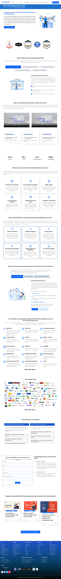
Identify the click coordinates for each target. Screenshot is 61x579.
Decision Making (9, 510)
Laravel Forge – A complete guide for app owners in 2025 (11, 515)
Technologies (8, 7)
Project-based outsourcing (17, 276)
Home (4, 7)
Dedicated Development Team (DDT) (42, 276)
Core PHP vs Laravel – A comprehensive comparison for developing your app (48, 517)
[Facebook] (4, 572)
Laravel (15, 510)
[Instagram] (9, 572)
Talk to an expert (56, 2)
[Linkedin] (7, 572)
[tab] (13, 67)
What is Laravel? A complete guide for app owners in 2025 (29, 515)
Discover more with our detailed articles (30, 531)
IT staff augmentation (28, 276)
